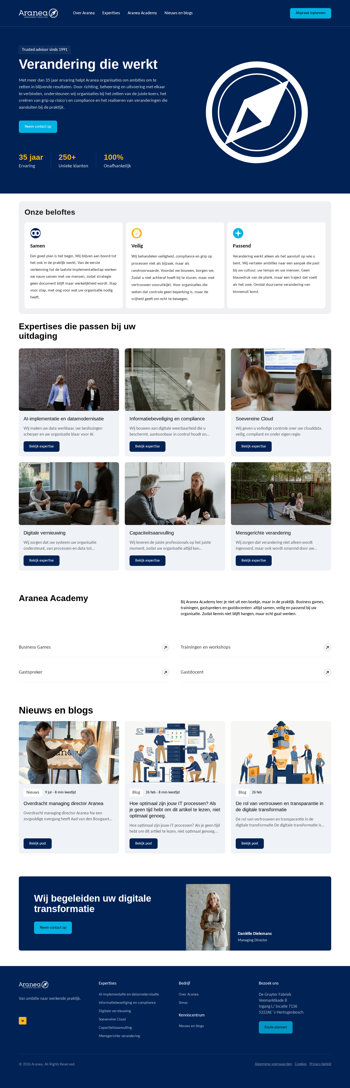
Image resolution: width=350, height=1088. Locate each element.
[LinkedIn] (22, 1021)
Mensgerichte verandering (263, 532)
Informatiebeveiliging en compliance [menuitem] (127, 1003)
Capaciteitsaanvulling (152, 532)
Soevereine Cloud (254, 418)
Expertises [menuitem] (111, 13)
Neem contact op (38, 127)
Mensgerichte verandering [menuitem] (119, 1036)
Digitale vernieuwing (44, 532)
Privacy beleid (320, 1064)
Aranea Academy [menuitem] (142, 13)
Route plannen (276, 1027)
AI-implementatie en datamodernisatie (64, 418)
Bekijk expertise (41, 446)
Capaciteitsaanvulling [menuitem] (115, 1028)
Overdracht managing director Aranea (63, 803)
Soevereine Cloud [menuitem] (112, 1019)
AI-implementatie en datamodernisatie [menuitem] (129, 994)
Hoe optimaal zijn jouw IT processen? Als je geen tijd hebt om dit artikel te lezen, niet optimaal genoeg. (175, 809)
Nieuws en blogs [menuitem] (179, 13)
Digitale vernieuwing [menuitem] (115, 1011)
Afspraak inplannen (310, 13)
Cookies (301, 1064)
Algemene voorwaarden (273, 1064)
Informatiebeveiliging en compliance (167, 418)
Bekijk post (37, 843)
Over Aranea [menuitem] (84, 13)
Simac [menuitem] (183, 1003)
